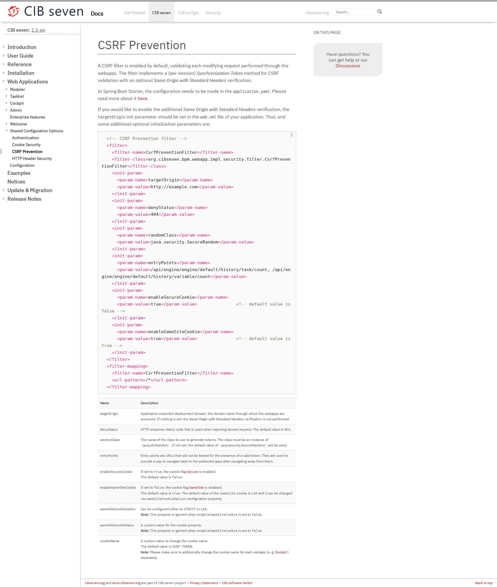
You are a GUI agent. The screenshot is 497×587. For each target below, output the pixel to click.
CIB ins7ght (188, 12)
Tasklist (17, 96)
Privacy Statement (204, 583)
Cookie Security (26, 144)
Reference (19, 64)
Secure (192, 471)
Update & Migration (29, 190)
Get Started (135, 12)
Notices (16, 181)
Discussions (348, 65)
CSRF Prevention (27, 151)
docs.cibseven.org (126, 583)
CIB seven (161, 12)
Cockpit (17, 103)
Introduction (21, 47)
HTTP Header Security (32, 158)
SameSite (196, 487)
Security (213, 12)
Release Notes (24, 198)
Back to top (484, 583)
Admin (16, 110)
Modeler (17, 89)
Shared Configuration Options (36, 130)
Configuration (22, 165)
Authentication (25, 137)
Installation (20, 73)
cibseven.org (317, 12)
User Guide (20, 55)
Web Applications (27, 81)
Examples (18, 173)
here (142, 98)
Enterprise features (27, 117)
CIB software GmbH (237, 583)
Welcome (18, 123)
